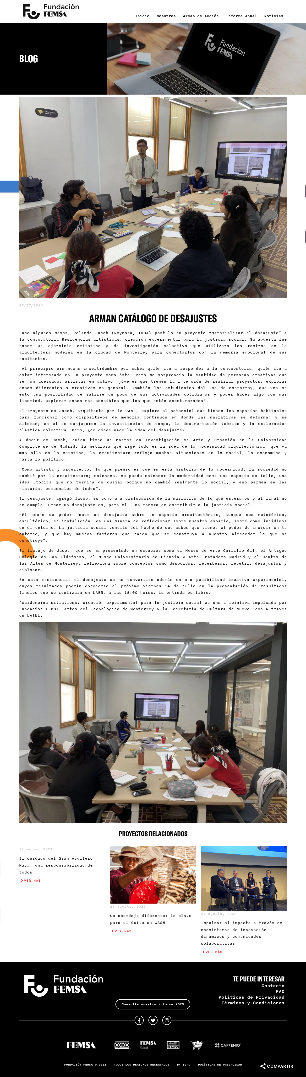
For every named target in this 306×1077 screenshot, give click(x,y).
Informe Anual (241, 15)
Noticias (273, 15)
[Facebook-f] (139, 1020)
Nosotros (166, 15)
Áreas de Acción (201, 15)
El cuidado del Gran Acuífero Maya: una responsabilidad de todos (56, 865)
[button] (152, 1004)
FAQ (280, 991)
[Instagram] (166, 1020)
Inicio (142, 15)
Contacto (273, 985)
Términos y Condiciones (252, 1003)
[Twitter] (153, 1020)
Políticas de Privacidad (251, 997)
